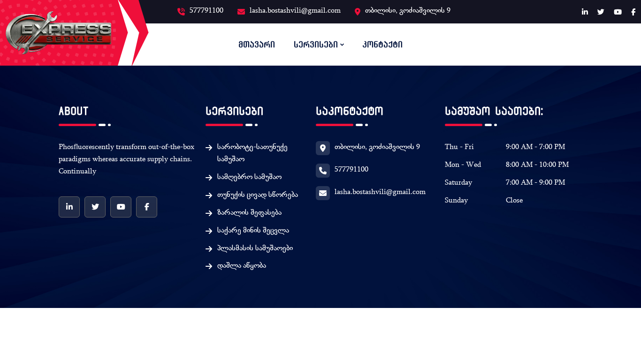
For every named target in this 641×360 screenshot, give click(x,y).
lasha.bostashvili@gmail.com (295, 11)
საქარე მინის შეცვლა (253, 231)
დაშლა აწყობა (241, 266)
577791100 (206, 11)
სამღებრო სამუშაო (249, 177)
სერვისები (316, 44)
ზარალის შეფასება (249, 213)
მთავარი (256, 44)
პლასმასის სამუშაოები (255, 249)
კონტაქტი (382, 44)
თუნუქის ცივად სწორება (257, 195)
